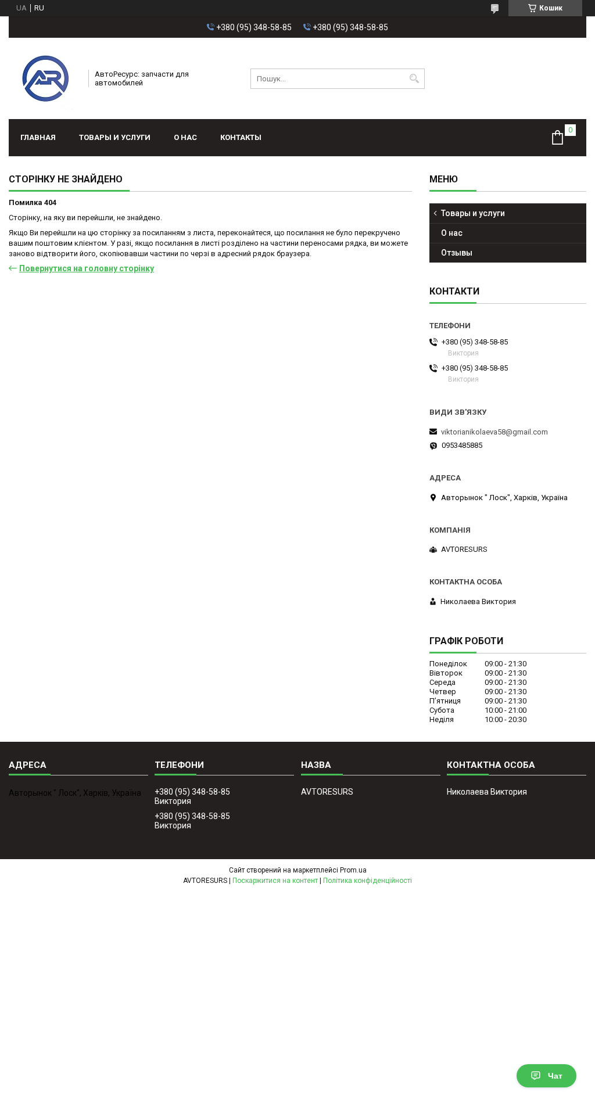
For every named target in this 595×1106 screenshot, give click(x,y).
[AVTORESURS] (45, 78)
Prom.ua (353, 870)
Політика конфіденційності (367, 881)
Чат (555, 1075)
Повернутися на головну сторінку (86, 268)
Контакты (240, 137)
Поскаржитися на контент (275, 881)
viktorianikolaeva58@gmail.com (494, 432)
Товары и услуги (114, 137)
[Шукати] (414, 79)
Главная (38, 137)
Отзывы (456, 252)
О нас (185, 137)
